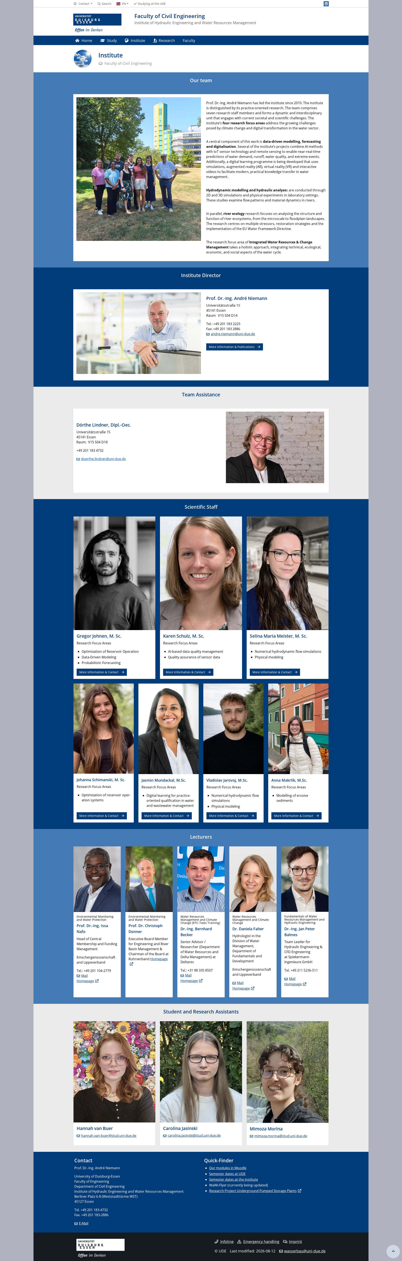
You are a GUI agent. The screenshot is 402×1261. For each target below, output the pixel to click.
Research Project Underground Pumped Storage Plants (253, 1190)
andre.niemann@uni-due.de (233, 334)
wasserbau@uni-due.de (305, 1250)
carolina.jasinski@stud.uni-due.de (194, 1135)
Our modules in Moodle (227, 1168)
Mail (84, 975)
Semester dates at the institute (233, 1179)
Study (112, 40)
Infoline (227, 1241)
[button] (82, 3)
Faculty (189, 40)
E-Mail (83, 1223)
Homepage (85, 981)
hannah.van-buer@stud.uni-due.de (108, 1135)
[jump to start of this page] (393, 1251)
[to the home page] (97, 23)
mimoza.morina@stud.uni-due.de (280, 1136)
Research (167, 40)
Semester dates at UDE (227, 1173)
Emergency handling (261, 1241)
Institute (138, 40)
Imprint (295, 1241)
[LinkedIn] (326, 3)
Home (86, 40)
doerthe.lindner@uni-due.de (103, 459)
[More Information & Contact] (114, 573)
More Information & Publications (232, 347)
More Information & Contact (99, 672)
